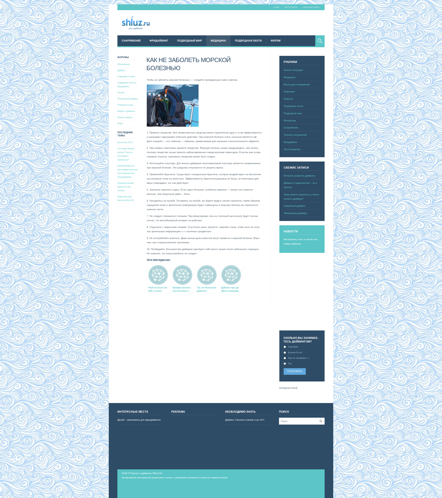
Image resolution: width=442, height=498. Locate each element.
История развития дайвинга (299, 175)
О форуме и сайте (126, 76)
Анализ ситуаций (293, 70)
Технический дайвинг (127, 99)
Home (276, 7)
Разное (121, 92)
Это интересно (292, 149)
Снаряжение (131, 40)
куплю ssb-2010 (125, 142)
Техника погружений (295, 134)
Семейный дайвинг (294, 205)
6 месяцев (293, 347)
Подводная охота (248, 40)
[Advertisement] (262, 22)
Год (289, 363)
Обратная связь (310, 7)
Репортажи (290, 120)
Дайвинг (121, 70)
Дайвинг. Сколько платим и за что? (244, 419)
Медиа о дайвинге (126, 111)
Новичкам (289, 91)
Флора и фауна (124, 117)
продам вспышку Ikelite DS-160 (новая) (125, 187)
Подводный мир (189, 40)
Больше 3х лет (295, 352)
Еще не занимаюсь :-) (298, 358)
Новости (288, 98)
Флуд (119, 123)
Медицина (218, 40)
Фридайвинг (159, 40)
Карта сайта (291, 7)
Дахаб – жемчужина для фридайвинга (139, 419)
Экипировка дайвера (295, 213)
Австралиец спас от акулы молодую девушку (301, 241)
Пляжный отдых (125, 105)
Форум (276, 40)
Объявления (123, 64)
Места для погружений (297, 84)
